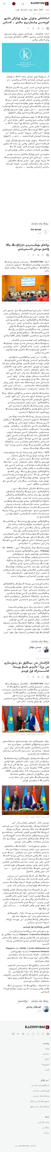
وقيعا (30, 10)
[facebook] (38, 1034)
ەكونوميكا (45, 1065)
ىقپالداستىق (23, 1001)
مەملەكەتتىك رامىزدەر (41, 1096)
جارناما (46, 1133)
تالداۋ (47, 1059)
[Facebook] (33, 28)
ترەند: (47, 10)
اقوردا (17, 10)
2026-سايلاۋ (38, 10)
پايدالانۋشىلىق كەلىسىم (40, 1085)
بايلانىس (45, 1128)
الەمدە (47, 1070)
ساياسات (46, 1054)
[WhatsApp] (42, 28)
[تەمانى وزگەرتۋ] (12, 4)
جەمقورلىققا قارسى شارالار (39, 1101)
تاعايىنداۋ (24, 10)
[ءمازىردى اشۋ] (4, 4)
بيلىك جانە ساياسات (39, 224)
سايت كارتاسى (43, 1122)
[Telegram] (38, 28)
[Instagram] (47, 28)
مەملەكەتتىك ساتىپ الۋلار (39, 1107)
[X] (28, 28)
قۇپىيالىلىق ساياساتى (41, 1091)
